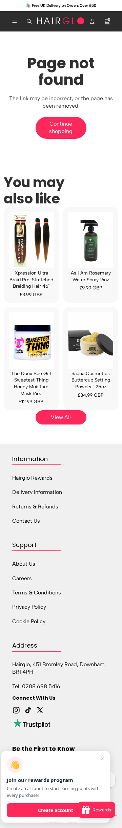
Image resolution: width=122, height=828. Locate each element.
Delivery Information (37, 492)
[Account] (92, 21)
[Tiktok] (28, 710)
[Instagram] (16, 710)
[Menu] (14, 21)
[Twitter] (40, 710)
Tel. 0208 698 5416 (36, 686)
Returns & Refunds (35, 506)
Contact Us (26, 521)
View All (61, 417)
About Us (23, 564)
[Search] (29, 21)
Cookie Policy (28, 621)
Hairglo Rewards (32, 477)
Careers (22, 578)
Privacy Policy (29, 607)
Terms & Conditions (36, 592)
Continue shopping (61, 127)
